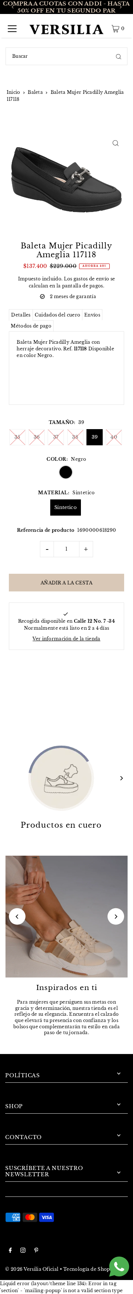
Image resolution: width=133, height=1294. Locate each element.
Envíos (92, 315)
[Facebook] (10, 1251)
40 (113, 437)
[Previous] (13, 7)
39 (95, 437)
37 (56, 437)
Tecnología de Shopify (89, 1269)
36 (37, 437)
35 (17, 437)
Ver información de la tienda (66, 638)
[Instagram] (22, 1251)
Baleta (35, 92)
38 (75, 437)
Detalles (20, 315)
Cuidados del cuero (57, 315)
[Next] (120, 7)
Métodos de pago (31, 326)
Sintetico (65, 507)
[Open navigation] (12, 29)
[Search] (118, 56)
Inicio (13, 92)
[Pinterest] (36, 1251)
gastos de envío (91, 279)
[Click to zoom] (116, 143)
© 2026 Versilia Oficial (31, 1269)
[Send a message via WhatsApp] (119, 1266)
